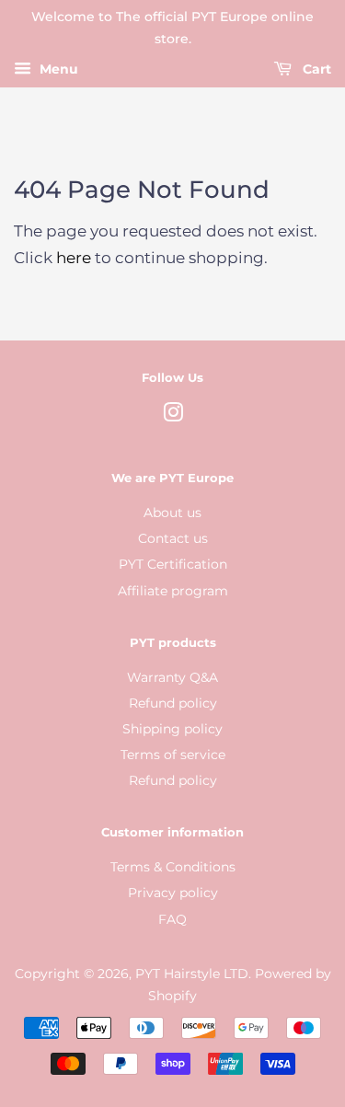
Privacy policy (173, 892)
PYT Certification (173, 564)
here (73, 257)
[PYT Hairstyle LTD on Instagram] (173, 416)
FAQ (172, 919)
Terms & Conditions (173, 867)
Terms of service (173, 754)
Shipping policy (172, 729)
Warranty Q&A (172, 677)
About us (172, 512)
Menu (57, 69)
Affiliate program (173, 590)
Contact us (173, 538)
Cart (315, 69)
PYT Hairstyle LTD (191, 973)
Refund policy (173, 703)
